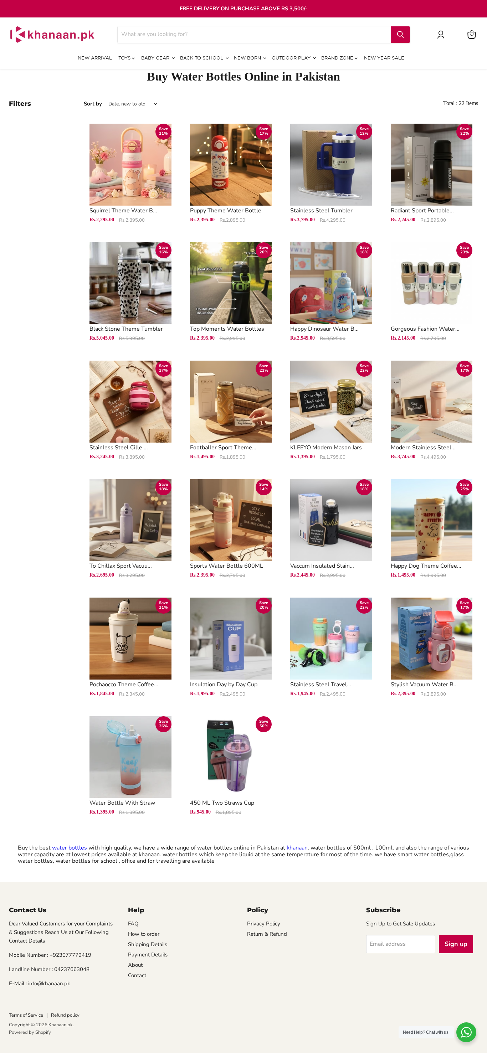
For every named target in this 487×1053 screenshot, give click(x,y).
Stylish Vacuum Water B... (424, 684)
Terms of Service (26, 1015)
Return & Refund (267, 934)
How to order (143, 934)
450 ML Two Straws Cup (222, 803)
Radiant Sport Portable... (422, 211)
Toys (125, 58)
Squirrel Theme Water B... (123, 211)
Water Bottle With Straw (122, 803)
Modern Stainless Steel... (423, 447)
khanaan (297, 848)
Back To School (202, 58)
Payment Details (148, 954)
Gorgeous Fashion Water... (425, 329)
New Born (248, 58)
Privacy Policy (263, 923)
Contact (137, 975)
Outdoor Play (292, 58)
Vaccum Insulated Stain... (322, 566)
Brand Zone (338, 58)
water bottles (69, 848)
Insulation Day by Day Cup (223, 684)
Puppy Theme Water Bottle (225, 211)
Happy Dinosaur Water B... (324, 329)
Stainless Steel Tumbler (321, 211)
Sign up (456, 944)
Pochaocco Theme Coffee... (123, 684)
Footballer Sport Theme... (223, 447)
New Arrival (95, 58)
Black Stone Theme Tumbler (126, 329)
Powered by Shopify (30, 1032)
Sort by (93, 104)
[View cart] (472, 34)
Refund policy (65, 1015)
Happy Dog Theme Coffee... (426, 566)
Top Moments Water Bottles (227, 329)
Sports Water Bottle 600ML (226, 566)
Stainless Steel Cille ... (118, 447)
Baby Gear (156, 58)
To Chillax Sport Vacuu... (120, 566)
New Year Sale (384, 58)
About (135, 965)
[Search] (400, 34)
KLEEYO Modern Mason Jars (326, 447)
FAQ (133, 923)
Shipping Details (147, 944)
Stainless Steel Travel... (320, 684)
